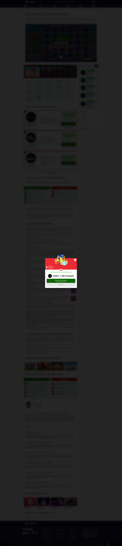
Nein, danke (61, 284)
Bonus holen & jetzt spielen (61, 281)
